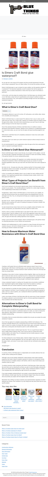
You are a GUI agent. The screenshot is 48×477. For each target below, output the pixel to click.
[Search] (22, 417)
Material (4, 462)
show (9, 111)
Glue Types (5, 453)
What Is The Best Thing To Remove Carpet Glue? (14, 432)
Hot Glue (4, 458)
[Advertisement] (24, 25)
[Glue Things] (24, 9)
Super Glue (4, 466)
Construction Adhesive (7, 447)
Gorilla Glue (5, 455)
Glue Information (8, 406)
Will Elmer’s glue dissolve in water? (12, 408)
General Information (7, 449)
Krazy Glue (4, 460)
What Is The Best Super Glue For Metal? (12, 435)
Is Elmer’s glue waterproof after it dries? (38, 399)
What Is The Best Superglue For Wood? (11, 430)
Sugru (3, 464)
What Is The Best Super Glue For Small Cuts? (13, 428)
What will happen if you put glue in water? (23, 399)
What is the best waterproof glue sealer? (31, 399)
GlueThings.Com (33, 472)
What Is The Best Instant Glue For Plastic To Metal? (15, 437)
